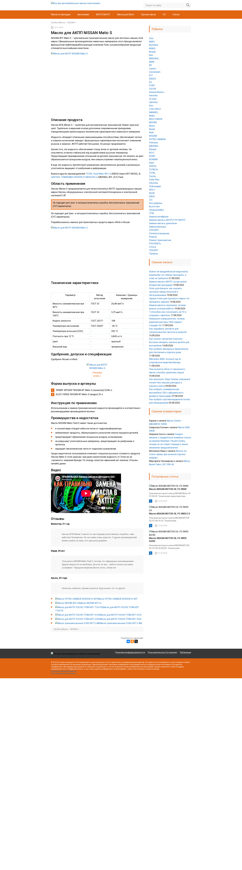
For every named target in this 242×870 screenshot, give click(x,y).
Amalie (152, 51)
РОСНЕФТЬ (155, 243)
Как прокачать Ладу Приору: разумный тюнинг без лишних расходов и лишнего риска (169, 382)
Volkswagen (155, 186)
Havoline (153, 95)
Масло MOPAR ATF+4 (90, 603)
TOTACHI (153, 169)
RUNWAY (153, 159)
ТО (164, 14)
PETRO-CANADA (157, 139)
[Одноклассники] (132, 641)
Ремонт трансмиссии (160, 240)
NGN (151, 132)
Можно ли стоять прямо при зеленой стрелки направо (167, 454)
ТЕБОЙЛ (153, 250)
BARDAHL (154, 58)
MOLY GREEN (155, 119)
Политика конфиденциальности (130, 652)
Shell (151, 162)
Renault (152, 149)
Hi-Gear (152, 99)
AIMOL (152, 48)
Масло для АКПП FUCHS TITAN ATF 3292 (120, 619)
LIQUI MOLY (155, 109)
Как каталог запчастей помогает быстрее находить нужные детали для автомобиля (169, 342)
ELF (151, 75)
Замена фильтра (157, 226)
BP (150, 65)
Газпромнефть (156, 210)
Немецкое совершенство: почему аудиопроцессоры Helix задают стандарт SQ (167, 322)
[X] (136, 641)
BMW (151, 62)
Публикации (185, 652)
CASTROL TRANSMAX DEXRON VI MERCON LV (74, 177)
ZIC (151, 199)
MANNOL (153, 112)
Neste (152, 129)
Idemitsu (153, 102)
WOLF (152, 189)
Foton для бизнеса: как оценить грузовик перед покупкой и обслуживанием (165, 291)
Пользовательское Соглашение (162, 652)
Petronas (153, 142)
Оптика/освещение (159, 233)
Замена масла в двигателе (163, 223)
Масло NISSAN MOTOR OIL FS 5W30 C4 (169, 513)
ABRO (152, 41)
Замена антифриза (158, 216)
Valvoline (153, 183)
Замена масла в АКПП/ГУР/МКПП (167, 220)
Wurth (152, 193)
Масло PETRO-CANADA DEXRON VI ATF (117, 599)
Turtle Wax (154, 179)
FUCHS (152, 88)
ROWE (152, 156)
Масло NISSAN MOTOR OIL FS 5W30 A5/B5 (167, 539)
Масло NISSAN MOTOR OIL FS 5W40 (167, 489)
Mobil (152, 115)
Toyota (152, 176)
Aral (151, 55)
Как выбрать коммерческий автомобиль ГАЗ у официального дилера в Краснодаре (166, 392)
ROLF (151, 152)
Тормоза (153, 253)
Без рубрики (155, 203)
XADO (152, 196)
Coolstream (154, 72)
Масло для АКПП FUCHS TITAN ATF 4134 (120, 614)
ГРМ (151, 213)
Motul (152, 125)
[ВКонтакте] (128, 641)
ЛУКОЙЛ (154, 230)
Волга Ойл (154, 206)
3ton (151, 38)
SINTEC (153, 166)
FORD (152, 85)
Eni (150, 82)
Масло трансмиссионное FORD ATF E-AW (121, 623)
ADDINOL (154, 45)
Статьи (176, 14)
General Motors (156, 92)
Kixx (151, 105)
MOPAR (153, 122)
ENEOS (152, 78)
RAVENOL (154, 146)
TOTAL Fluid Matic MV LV (98, 173)
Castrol (152, 68)
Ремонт (153, 236)
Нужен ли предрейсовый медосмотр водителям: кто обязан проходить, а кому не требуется (168, 275)
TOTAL (152, 173)
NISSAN (153, 136)
